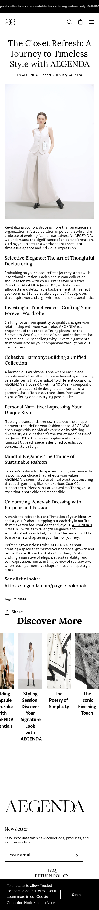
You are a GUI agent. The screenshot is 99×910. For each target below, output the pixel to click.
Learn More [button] (45, 903)
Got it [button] (76, 894)
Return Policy (52, 876)
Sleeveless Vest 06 (20, 335)
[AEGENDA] (10, 22)
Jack (14, 438)
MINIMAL (20, 599)
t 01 (23, 438)
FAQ (52, 870)
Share (17, 612)
